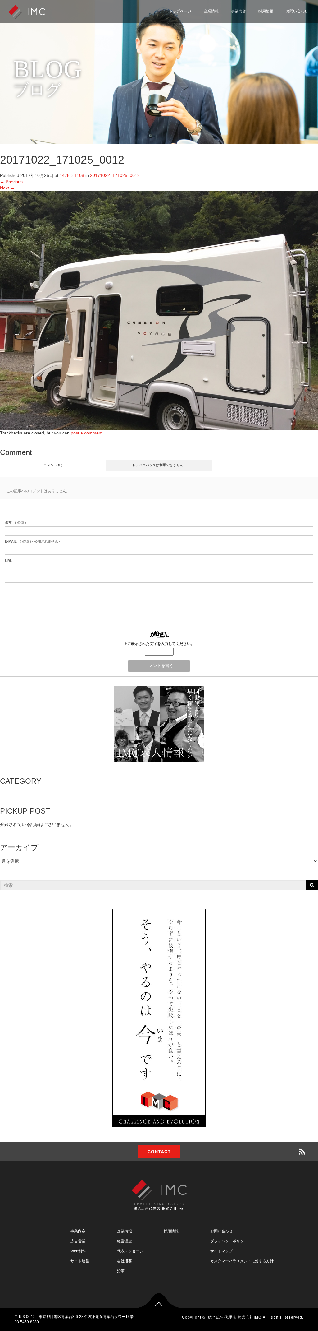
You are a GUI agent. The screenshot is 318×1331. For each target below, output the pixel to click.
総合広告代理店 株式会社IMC (234, 1316)
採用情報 (265, 11)
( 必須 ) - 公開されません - (32, 541)
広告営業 (77, 1241)
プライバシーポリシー (281, 38)
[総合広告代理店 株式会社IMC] (26, 11)
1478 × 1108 (72, 175)
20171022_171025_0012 (115, 175)
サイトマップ (273, 53)
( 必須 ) (15, 522)
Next (7, 187)
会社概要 (124, 1261)
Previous (11, 181)
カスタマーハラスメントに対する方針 (242, 1261)
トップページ (180, 11)
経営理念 (124, 1241)
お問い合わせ (297, 11)
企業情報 (211, 11)
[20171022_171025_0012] (159, 310)
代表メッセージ (130, 1251)
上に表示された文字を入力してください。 (159, 644)
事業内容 (238, 11)
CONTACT (159, 1151)
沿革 (121, 1271)
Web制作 (78, 1251)
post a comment (86, 432)
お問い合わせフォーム (281, 23)
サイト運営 (79, 1261)
